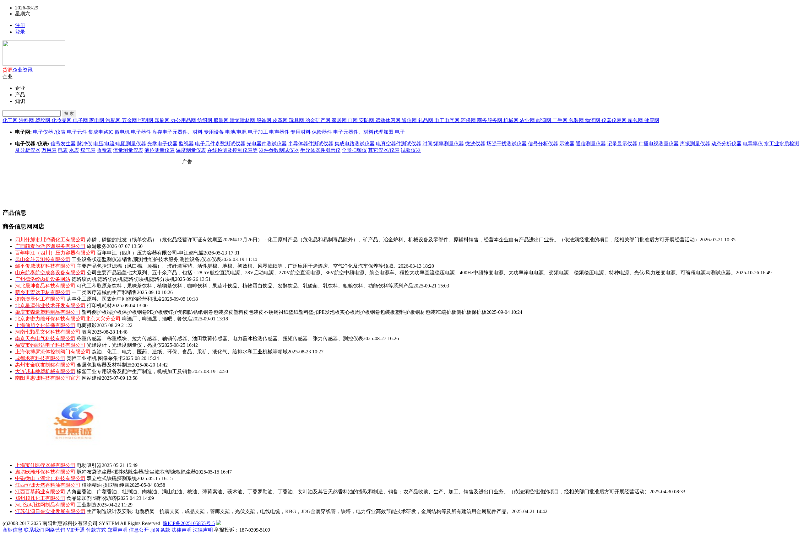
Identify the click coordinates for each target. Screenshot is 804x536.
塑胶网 (43, 120)
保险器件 (322, 132)
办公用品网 (184, 120)
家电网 (97, 120)
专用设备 (214, 132)
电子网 (81, 120)
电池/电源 (236, 132)
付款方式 (96, 530)
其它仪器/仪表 (383, 150)
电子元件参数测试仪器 (220, 143)
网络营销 (55, 530)
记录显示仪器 (622, 143)
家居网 (340, 120)
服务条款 (160, 530)
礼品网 (426, 120)
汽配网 (114, 120)
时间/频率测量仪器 (443, 143)
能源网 (544, 120)
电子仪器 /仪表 (49, 132)
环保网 (469, 120)
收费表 (104, 150)
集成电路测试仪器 (354, 143)
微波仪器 (475, 143)
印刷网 (163, 120)
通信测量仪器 (591, 143)
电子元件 (77, 132)
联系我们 (34, 530)
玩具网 (297, 120)
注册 (20, 25)
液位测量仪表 (159, 150)
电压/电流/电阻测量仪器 (119, 143)
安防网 (367, 120)
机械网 (511, 120)
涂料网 (27, 120)
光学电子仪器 (162, 143)
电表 (63, 150)
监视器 (186, 143)
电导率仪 (753, 143)
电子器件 (141, 132)
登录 (20, 32)
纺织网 (205, 120)
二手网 (560, 120)
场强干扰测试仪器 (506, 143)
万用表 (49, 150)
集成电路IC (100, 132)
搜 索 (69, 113)
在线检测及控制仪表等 (232, 150)
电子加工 (258, 132)
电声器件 (279, 132)
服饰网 (264, 120)
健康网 (651, 120)
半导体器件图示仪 (320, 150)
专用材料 (301, 132)
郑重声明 (117, 530)
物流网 (593, 120)
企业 (18, 69)
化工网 (11, 120)
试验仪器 (411, 150)
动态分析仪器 (726, 143)
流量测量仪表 (128, 150)
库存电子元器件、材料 (177, 132)
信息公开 (139, 530)
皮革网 (281, 120)
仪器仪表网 (614, 120)
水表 (74, 150)
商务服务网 (490, 120)
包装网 (577, 120)
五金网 (130, 120)
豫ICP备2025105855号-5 (189, 523)
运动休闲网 (388, 120)
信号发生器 (63, 143)
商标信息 (13, 530)
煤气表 (87, 150)
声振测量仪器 (695, 143)
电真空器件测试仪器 (398, 143)
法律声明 (181, 530)
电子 (400, 132)
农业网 (528, 120)
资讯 (28, 69)
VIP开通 (76, 530)
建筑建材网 (243, 120)
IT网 (353, 120)
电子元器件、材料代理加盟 (363, 132)
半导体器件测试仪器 (310, 143)
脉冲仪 (84, 143)
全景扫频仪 (354, 150)
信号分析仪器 (543, 143)
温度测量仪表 (191, 150)
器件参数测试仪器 (279, 150)
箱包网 (636, 120)
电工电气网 (447, 120)
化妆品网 (62, 120)
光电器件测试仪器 (267, 143)
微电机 (122, 132)
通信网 (410, 120)
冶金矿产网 (318, 120)
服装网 (222, 120)
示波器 (566, 143)
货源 (8, 69)
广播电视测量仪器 (658, 143)
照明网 (146, 120)
